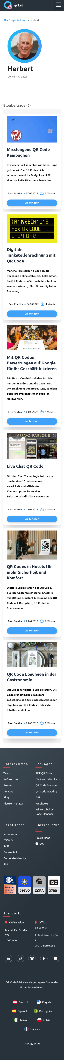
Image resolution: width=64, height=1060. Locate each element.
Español (22, 1011)
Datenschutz (11, 852)
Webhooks (41, 803)
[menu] (59, 4)
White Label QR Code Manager (44, 811)
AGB (6, 846)
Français (35, 1029)
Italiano (23, 1020)
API (37, 797)
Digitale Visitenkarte (47, 779)
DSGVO (8, 840)
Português (45, 1011)
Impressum (10, 834)
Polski (46, 1020)
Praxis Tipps (42, 837)
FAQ (41, 843)
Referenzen (10, 779)
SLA (5, 864)
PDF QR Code (43, 773)
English (46, 1002)
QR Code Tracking (46, 791)
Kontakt (8, 791)
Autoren (22, 20)
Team (6, 773)
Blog (12, 20)
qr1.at (18, 5)
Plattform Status (13, 803)
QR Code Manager (46, 785)
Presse (7, 785)
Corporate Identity (14, 858)
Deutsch (24, 1002)
